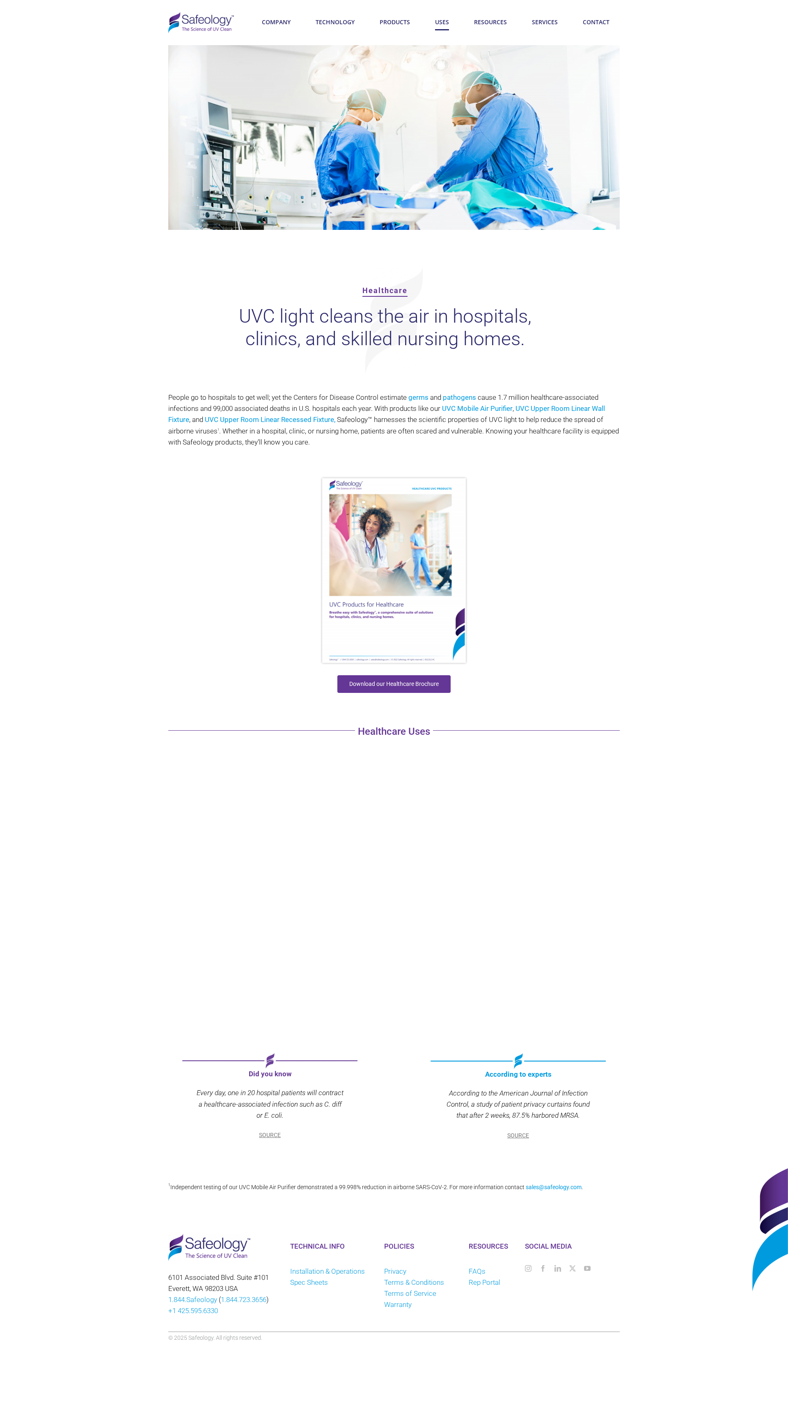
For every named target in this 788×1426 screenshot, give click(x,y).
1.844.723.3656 (243, 1299)
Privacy (395, 1271)
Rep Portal (485, 1282)
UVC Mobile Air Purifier (477, 408)
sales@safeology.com (554, 1187)
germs (418, 397)
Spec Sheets (309, 1282)
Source (270, 1135)
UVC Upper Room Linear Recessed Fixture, (270, 419)
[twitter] (572, 1268)
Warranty (398, 1304)
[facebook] (543, 1268)
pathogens (459, 397)
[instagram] (528, 1268)
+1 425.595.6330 (193, 1311)
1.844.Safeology (192, 1299)
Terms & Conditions (414, 1282)
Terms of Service (410, 1293)
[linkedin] (557, 1268)
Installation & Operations (327, 1271)
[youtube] (587, 1268)
